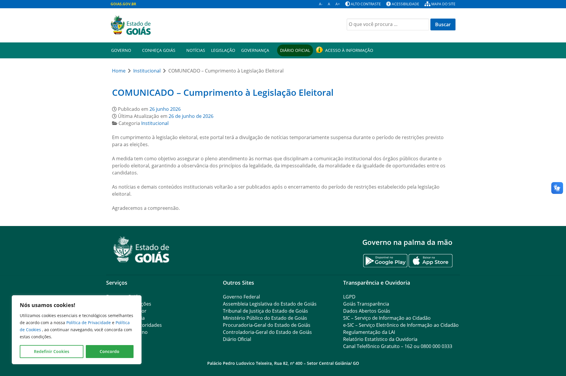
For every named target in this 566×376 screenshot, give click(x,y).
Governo (121, 50)
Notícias (195, 50)
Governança (255, 50)
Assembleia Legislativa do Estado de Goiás (270, 304)
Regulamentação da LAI (369, 332)
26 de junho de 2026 (191, 116)
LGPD (349, 296)
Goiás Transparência (366, 304)
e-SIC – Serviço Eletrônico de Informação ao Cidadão (401, 325)
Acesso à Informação (349, 50)
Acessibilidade (405, 3)
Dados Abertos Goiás (366, 311)
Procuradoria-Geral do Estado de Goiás (266, 325)
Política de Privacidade (89, 322)
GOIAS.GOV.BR (123, 3)
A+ (337, 3)
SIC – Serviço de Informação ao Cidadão (387, 318)
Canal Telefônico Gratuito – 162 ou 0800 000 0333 (397, 346)
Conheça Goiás (158, 50)
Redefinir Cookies (51, 351)
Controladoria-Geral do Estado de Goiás (267, 332)
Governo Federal (241, 296)
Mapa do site (443, 3)
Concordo (109, 351)
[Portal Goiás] (195, 25)
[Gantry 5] (141, 249)
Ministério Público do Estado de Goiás (265, 318)
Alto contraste (366, 3)
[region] (77, 329)
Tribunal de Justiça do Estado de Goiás (265, 311)
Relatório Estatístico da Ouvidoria (380, 339)
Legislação (223, 50)
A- (321, 3)
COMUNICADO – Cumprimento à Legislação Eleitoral (222, 92)
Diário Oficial (295, 50)
